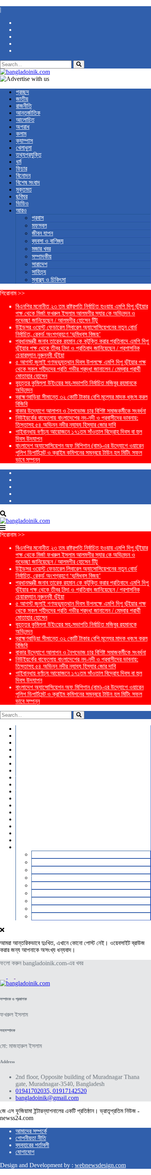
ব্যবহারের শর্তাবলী (32, 1145)
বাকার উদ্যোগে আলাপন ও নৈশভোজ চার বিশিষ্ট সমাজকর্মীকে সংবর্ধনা (80, 411)
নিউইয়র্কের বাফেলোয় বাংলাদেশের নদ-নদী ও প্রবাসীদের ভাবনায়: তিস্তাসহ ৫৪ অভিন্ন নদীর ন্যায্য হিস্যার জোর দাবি (76, 421)
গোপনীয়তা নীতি (30, 1138)
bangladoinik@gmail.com (47, 1097)
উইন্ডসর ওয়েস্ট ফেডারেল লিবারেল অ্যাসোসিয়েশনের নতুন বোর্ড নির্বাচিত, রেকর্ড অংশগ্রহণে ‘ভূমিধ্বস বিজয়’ (76, 330)
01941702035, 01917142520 (51, 1091)
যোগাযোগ (24, 1152)
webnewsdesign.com (100, 1165)
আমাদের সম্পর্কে (31, 1131)
